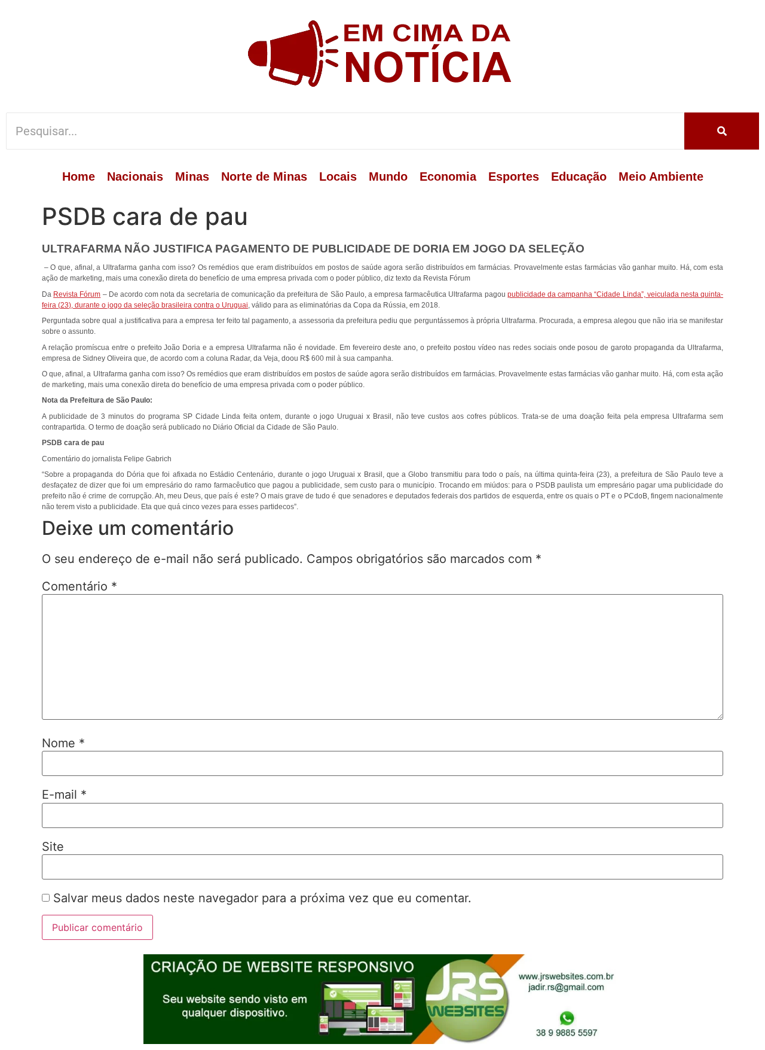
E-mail (64, 795)
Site (53, 847)
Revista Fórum (76, 294)
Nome (63, 743)
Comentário (79, 586)
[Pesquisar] (721, 131)
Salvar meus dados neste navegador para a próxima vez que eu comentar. (262, 898)
